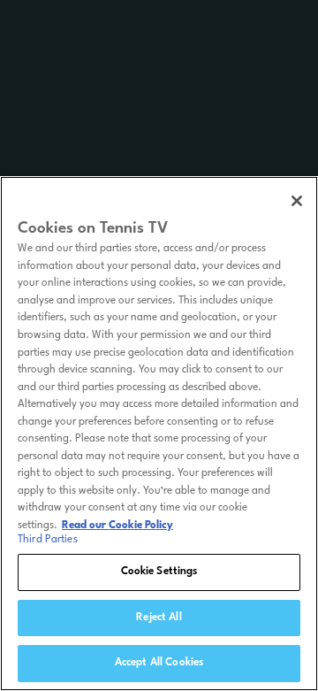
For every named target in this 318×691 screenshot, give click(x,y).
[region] (159, 433)
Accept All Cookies (159, 662)
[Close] (296, 200)
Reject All (158, 617)
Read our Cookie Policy (117, 525)
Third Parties (48, 539)
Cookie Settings (159, 571)
